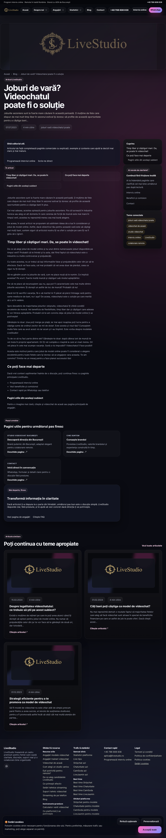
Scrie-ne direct (45, 161)
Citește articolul (17, 632)
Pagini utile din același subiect (22, 185)
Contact (130, 203)
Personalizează (151, 821)
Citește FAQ (38, 517)
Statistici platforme (82, 755)
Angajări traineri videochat (56, 759)
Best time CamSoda (83, 790)
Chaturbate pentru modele (86, 806)
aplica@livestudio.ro (114, 755)
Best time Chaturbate (83, 786)
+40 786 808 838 (154, 2)
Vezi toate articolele (152, 545)
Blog (15, 74)
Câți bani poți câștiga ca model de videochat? (120, 606)
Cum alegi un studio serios (56, 766)
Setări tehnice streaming (55, 787)
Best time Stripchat (82, 782)
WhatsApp (155, 10)
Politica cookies (142, 759)
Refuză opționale (128, 821)
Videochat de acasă (52, 763)
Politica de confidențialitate (148, 755)
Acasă (7, 74)
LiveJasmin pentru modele (86, 814)
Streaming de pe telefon (55, 795)
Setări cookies (142, 763)
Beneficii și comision (136, 198)
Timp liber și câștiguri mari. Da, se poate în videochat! (27, 176)
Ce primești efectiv (52, 783)
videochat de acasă (53, 404)
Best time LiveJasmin (83, 794)
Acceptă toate (150, 830)
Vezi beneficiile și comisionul (24, 386)
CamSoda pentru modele (85, 810)
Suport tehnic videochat (55, 791)
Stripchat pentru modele (85, 802)
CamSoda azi (80, 770)
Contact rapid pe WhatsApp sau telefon (29, 390)
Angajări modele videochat (56, 755)
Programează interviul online (21, 161)
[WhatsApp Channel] (6, 766)
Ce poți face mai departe (77, 175)
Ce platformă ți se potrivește (52, 812)
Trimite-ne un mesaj (26, 358)
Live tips (77, 759)
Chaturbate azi (80, 766)
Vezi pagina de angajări (18, 517)
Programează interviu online (118, 759)
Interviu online (139, 10)
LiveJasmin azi (80, 774)
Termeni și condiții (144, 752)
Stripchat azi (79, 763)
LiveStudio (12, 333)
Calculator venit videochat (56, 807)
